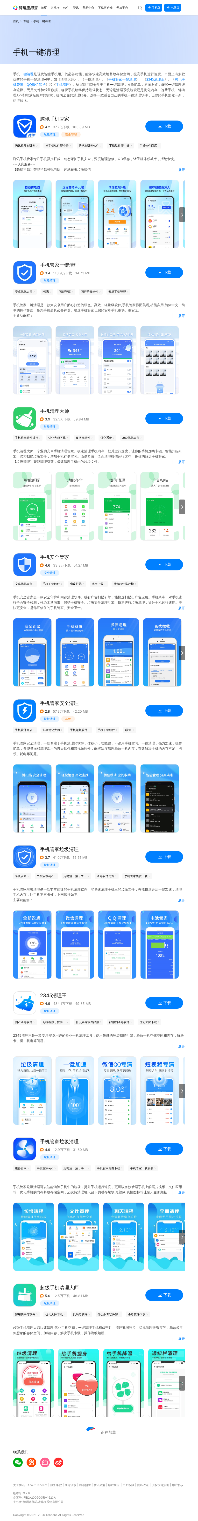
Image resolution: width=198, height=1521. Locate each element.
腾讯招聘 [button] (85, 1485)
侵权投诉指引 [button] (160, 1485)
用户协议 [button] (178, 1485)
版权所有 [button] (114, 1485)
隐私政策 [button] (143, 1485)
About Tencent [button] (37, 1485)
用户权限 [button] (128, 1485)
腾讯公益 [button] (99, 1485)
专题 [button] (26, 21)
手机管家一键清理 (122, 79)
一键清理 (27, 74)
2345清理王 (155, 79)
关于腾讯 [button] (19, 1485)
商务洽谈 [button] (70, 1485)
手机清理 (62, 84)
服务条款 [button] (56, 1485)
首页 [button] (16, 21)
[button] (25, 8)
